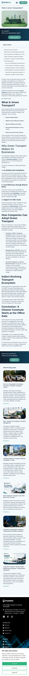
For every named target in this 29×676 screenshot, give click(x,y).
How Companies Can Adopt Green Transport (15, 54)
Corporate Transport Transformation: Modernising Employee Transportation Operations (15, 74)
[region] (14, 662)
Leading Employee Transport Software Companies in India (15, 67)
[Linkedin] (4, 617)
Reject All (14, 672)
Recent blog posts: (9, 61)
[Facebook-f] (8, 617)
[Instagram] (12, 617)
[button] (16, 2)
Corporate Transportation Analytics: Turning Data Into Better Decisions (15, 72)
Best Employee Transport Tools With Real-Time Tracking (15, 70)
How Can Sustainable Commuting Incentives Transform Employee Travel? (15, 63)
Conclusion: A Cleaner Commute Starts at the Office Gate (15, 58)
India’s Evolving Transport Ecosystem (13, 56)
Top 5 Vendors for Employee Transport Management (15, 65)
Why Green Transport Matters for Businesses (15, 52)
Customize (14, 668)
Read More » (6, 403)
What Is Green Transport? (11, 49)
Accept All (14, 663)
